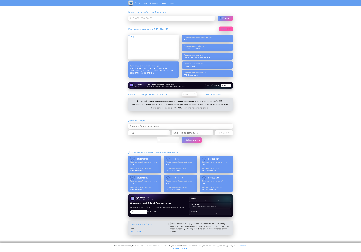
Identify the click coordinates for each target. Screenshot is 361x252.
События (216, 85)
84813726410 (178, 159)
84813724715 (178, 178)
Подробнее (243, 246)
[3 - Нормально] (224, 133)
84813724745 (142, 178)
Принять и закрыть (180, 249)
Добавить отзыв (193, 140)
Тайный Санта (154, 212)
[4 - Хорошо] (226, 133)
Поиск (225, 18)
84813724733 (213, 178)
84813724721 (213, 159)
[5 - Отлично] (228, 133)
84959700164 (136, 231)
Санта (208, 85)
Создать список (138, 212)
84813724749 (142, 159)
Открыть (226, 85)
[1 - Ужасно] (219, 133)
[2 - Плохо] (221, 133)
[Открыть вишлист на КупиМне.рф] (180, 85)
